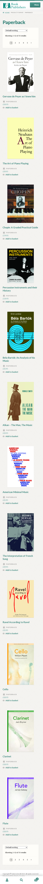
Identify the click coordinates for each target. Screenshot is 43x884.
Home (7, 12)
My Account (7, 880)
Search (21, 880)
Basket (33, 878)
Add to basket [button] (12, 107)
